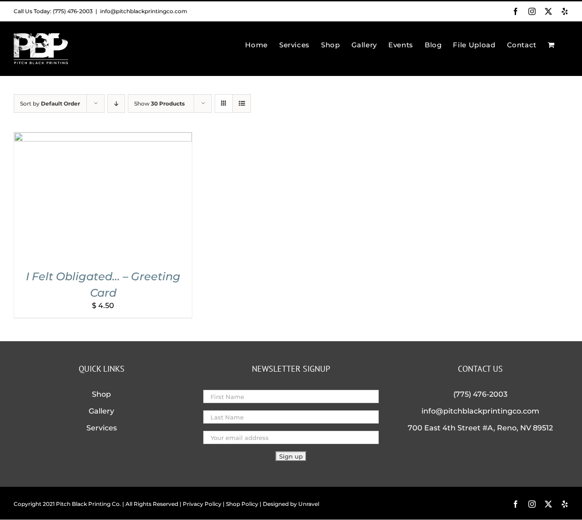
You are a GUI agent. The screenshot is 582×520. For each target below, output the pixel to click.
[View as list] (242, 103)
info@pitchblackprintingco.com (143, 11)
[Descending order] (116, 103)
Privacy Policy (202, 503)
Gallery (101, 411)
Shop (101, 394)
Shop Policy (242, 503)
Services (101, 428)
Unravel (308, 503)
